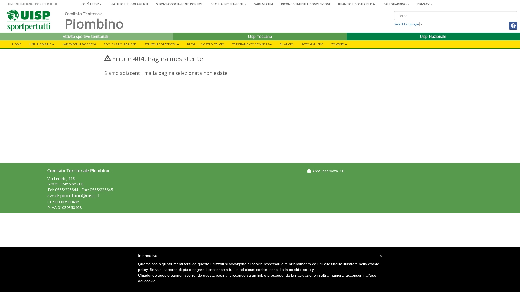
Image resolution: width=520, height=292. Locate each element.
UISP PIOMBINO (40, 44)
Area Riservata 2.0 (327, 171)
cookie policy (301, 269)
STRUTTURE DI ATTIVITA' (160, 44)
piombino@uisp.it (80, 196)
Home (16, 44)
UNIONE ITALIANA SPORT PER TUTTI (32, 4)
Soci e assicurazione (227, 4)
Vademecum (263, 4)
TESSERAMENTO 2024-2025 (250, 44)
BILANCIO (286, 44)
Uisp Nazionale (433, 36)
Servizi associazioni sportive (179, 4)
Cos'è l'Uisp (90, 4)
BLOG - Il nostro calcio (205, 44)
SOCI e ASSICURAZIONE (120, 44)
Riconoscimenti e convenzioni (305, 4)
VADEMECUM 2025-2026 (79, 44)
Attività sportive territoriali (85, 36)
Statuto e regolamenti (129, 4)
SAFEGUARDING (395, 4)
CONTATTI (337, 44)
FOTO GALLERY (312, 44)
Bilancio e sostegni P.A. (357, 4)
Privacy (423, 4)
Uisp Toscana (260, 36)
